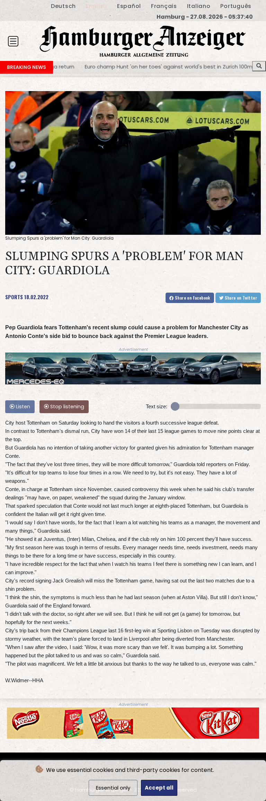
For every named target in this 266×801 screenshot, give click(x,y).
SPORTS (14, 297)
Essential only (113, 787)
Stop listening (66, 406)
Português (235, 6)
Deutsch (63, 6)
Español (129, 6)
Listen (22, 406)
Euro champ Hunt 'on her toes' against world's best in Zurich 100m (88, 66)
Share (192, 298)
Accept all (159, 787)
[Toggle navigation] (13, 41)
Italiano (199, 6)
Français (164, 6)
